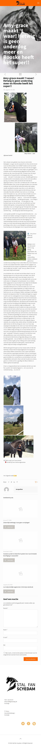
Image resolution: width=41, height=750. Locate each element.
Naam (5, 630)
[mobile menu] (38, 3)
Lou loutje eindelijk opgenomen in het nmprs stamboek (18, 587)
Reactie (5, 608)
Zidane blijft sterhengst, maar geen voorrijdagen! (16, 522)
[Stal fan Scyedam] (20, 2)
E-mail (5, 637)
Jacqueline (19, 489)
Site (4, 645)
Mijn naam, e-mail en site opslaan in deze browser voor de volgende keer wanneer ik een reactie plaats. (20, 654)
